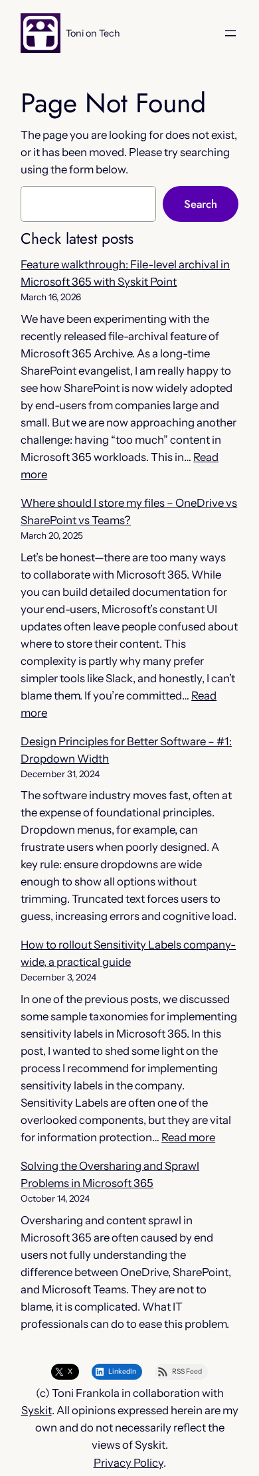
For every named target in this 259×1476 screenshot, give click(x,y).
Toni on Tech (93, 33)
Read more (188, 1137)
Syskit (36, 1410)
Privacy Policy (128, 1462)
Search (200, 204)
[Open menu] (230, 33)
